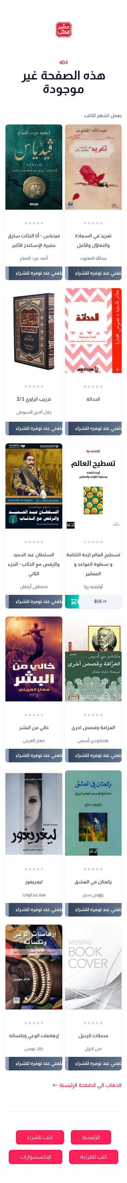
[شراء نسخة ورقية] (93, 601)
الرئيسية (91, 1137)
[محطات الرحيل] (93, 967)
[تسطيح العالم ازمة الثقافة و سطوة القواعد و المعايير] (93, 486)
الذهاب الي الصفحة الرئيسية (87, 1085)
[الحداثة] (93, 330)
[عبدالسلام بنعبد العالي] (96, 413)
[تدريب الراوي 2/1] (33, 330)
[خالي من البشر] (33, 659)
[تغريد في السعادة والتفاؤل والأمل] (93, 167)
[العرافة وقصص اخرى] (93, 659)
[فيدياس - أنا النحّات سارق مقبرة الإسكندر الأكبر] (33, 167)
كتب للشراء (40, 1137)
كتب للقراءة (93, 1157)
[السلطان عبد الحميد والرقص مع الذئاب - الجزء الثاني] (33, 486)
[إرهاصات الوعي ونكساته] (33, 967)
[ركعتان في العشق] (93, 813)
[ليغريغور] (33, 813)
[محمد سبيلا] (89, 413)
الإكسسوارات (35, 1157)
